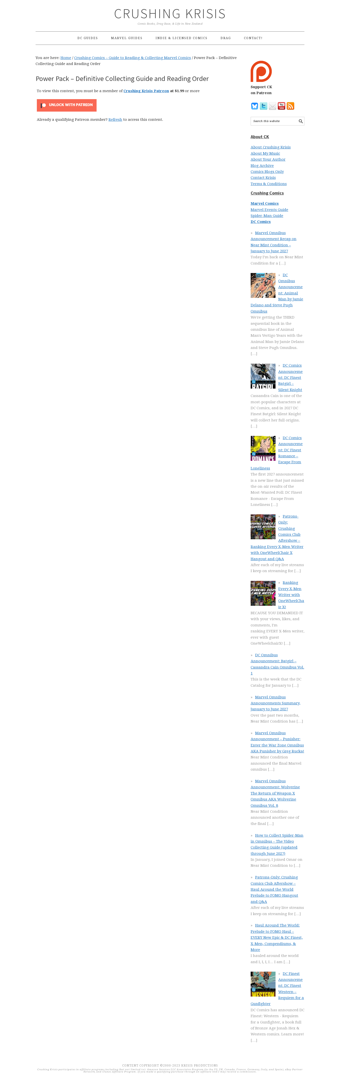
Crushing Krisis (170, 13)
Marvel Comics (265, 203)
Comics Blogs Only (267, 171)
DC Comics (261, 221)
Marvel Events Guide (269, 209)
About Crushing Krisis (271, 147)
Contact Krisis (263, 177)
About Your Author (268, 159)
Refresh (115, 119)
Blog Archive (262, 165)
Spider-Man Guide (267, 215)
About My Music (265, 153)
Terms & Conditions (269, 184)
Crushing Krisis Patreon (146, 91)
